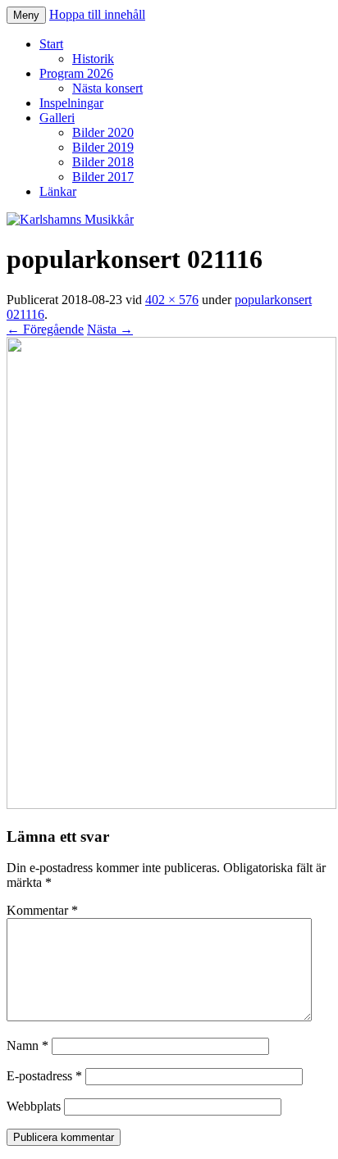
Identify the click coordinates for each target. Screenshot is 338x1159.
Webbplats (34, 1106)
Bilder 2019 (103, 147)
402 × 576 (172, 300)
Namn (27, 1045)
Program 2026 (76, 73)
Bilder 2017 (103, 177)
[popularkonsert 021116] (171, 804)
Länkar (57, 191)
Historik (93, 59)
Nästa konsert (107, 88)
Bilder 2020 (103, 132)
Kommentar (42, 910)
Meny (26, 15)
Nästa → (110, 329)
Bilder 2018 (103, 162)
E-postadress (44, 1076)
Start (51, 44)
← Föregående (45, 329)
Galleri (57, 118)
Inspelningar (71, 103)
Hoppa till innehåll (97, 14)
